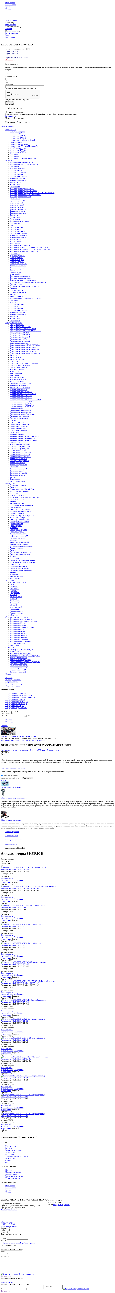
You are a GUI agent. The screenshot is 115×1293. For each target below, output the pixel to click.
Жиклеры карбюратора (19, 461)
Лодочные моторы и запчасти (16, 1156)
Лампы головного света (20, 365)
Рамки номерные (17, 576)
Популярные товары (13, 680)
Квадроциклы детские (19, 144)
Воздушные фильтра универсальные (25, 353)
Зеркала (14, 556)
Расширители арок (17, 503)
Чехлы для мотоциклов (19, 522)
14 (27, 702)
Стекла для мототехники (20, 520)
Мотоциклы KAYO (18, 136)
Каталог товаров (7, 126)
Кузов (13, 225)
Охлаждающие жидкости (20, 384)
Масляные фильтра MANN (21, 402)
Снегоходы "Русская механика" (23, 158)
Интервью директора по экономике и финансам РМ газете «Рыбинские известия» (32, 750)
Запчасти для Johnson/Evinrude (22, 627)
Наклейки (15, 564)
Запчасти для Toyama (19, 637)
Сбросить (9, 722)
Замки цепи (15, 479)
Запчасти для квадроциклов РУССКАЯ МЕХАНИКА (32, 193)
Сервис (8, 1160)
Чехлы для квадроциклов (20, 511)
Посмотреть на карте (9, 1210)
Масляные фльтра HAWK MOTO (23, 394)
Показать (8, 720)
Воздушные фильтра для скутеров (23, 351)
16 (24, 700)
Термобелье (15, 601)
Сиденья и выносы (18, 670)
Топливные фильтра (18, 465)
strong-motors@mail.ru (61, 1205)
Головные (14, 589)
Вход (7, 35)
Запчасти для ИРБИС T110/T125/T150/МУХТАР (29, 247)
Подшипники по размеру (21, 412)
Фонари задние (16, 296)
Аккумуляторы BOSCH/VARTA (23, 329)
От (2, 716)
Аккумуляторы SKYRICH (20, 335)
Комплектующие (17, 422)
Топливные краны (17, 463)
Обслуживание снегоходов (11, 820)
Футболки (14, 603)
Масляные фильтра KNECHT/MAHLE (25, 400)
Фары (13, 294)
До (25, 716)
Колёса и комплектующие (20, 660)
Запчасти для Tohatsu (19, 635)
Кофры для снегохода (19, 536)
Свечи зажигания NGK (20, 455)
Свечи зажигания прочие (20, 457)
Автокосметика (16, 373)
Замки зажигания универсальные (23, 280)
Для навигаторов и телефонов (22, 516)
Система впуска (16, 170)
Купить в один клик (26, 1274)
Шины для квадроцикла (20, 424)
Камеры (14, 420)
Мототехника (10, 1146)
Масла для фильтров (18, 379)
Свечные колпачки (18, 292)
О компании (10, 3)
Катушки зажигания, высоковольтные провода (28, 282)
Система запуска (16, 174)
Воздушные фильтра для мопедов (23, 347)
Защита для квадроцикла (20, 491)
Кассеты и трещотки (18, 658)
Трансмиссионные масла (20, 388)
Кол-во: (4, 1238)
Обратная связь (7, 1222)
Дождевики (15, 593)
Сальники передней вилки (21, 446)
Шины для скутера (18, 428)
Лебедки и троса (17, 499)
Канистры (14, 493)
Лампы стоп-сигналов (19, 367)
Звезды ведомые (17, 357)
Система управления (18, 176)
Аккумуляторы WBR (19, 339)
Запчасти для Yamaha (19, 639)
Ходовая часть (16, 185)
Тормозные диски (17, 471)
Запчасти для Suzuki (18, 633)
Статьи (8, 9)
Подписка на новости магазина (13, 768)
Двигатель (14, 166)
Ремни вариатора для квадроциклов (24, 436)
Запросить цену (7, 878)
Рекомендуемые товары (14, 684)
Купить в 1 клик (7, 880)
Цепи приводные (17, 481)
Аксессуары (10, 1152)
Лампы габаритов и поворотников (24, 363)
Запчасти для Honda (18, 625)
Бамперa (14, 487)
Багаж (13, 550)
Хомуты (14, 574)
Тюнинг (14, 528)
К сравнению (6, 882)
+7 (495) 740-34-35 (8, 1224)
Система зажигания (18, 172)
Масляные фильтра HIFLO (21, 396)
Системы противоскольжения (21, 505)
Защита (13, 595)
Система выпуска (17, 205)
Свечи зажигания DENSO (20, 453)
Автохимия (15, 375)
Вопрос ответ (10, 5)
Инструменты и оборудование (22, 560)
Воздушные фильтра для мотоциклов (24, 349)
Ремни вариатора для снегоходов (23, 440)
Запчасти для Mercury (19, 629)
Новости (4, 726)
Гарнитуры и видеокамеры (20, 554)
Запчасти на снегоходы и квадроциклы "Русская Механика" (24, 740)
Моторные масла (17, 381)
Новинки (8, 678)
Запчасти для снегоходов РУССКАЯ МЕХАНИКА (31, 250)
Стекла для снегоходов (19, 542)
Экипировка (10, 1154)
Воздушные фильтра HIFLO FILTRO (25, 345)
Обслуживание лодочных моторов (14, 798)
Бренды (8, 7)
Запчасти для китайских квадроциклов (25, 195)
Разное (13, 288)
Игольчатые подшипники (20, 410)
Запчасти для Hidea (18, 623)
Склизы (13, 540)
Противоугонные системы (21, 570)
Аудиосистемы (16, 548)
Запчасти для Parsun (18, 631)
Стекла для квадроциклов (20, 509)
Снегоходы (14, 156)
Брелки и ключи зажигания (21, 552)
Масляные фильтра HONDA (21, 398)
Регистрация (10, 37)
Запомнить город (12, 33)
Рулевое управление (18, 668)
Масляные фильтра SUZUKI (21, 404)
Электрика (15, 187)
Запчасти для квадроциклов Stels (23, 191)
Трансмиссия (15, 183)
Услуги (3, 780)
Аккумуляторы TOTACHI (20, 337)
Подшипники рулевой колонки (22, 414)
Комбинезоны (16, 597)
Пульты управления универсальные (24, 286)
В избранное (18, 880)
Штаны (13, 605)
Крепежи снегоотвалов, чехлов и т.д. (24, 497)
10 (26, 693)
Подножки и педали (18, 664)
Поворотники (16, 284)
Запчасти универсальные (20, 641)
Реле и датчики (16, 290)
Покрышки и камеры (19, 666)
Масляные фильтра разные (21, 392)
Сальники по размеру (19, 448)
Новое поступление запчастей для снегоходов (18, 736)
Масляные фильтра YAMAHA (22, 406)
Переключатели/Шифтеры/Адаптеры (25, 662)
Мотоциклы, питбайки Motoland (22, 140)
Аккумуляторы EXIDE (19, 333)
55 (36, 698)
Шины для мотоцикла (19, 426)
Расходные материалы (13, 1150)
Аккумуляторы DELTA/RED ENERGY (25, 331)
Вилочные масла (17, 377)
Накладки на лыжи (18, 538)
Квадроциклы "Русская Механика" (24, 146)
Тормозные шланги (18, 475)
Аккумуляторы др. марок (20, 341)
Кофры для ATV (17, 495)
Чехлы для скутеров (18, 530)
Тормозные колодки (19, 473)
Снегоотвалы (15, 507)
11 (31, 696)
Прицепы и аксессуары (19, 568)
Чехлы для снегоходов (19, 544)
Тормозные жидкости (19, 386)
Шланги (14, 467)
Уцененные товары (12, 686)
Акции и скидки (11, 682)
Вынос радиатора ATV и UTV (22, 489)
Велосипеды (10, 1158)
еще (6, 1162)
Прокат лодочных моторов (11, 787)
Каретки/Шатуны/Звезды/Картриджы (25, 656)
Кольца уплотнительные (20, 444)
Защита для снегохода (18, 534)
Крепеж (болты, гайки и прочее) (23, 562)
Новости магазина (10, 776)
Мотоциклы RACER (18, 138)
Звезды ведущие (17, 359)
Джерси (13, 591)
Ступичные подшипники (20, 416)
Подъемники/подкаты (19, 566)
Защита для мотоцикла (19, 518)
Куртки (13, 599)
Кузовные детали (17, 168)
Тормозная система (18, 180)
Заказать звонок (11, 21)
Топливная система (17, 178)
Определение (10, 25)
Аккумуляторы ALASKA (20, 327)
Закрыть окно (10, 116)
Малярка (14, 371)
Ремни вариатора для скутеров (22, 438)
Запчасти (8, 1148)
